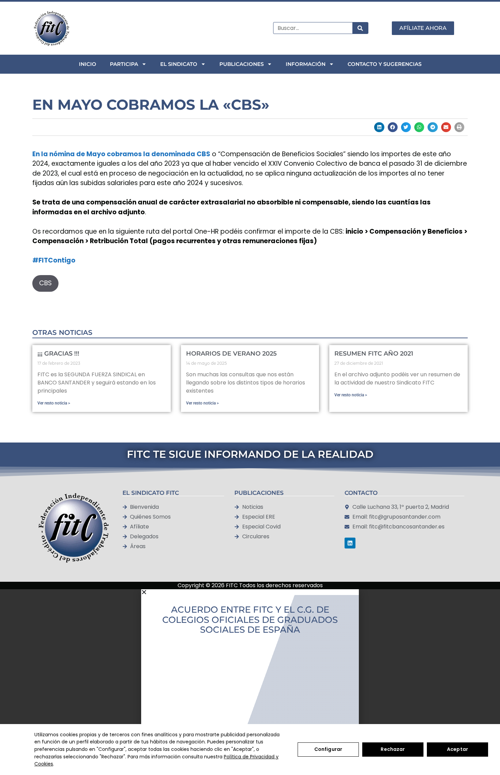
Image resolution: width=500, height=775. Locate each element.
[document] (250, 676)
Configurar (328, 749)
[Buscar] (360, 28)
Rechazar (393, 749)
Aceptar (457, 749)
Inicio (87, 64)
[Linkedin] (350, 543)
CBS (45, 283)
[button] (379, 127)
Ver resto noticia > (53, 403)
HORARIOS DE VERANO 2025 (231, 353)
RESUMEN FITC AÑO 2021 (373, 353)
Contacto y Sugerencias (384, 64)
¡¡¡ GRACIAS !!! (58, 353)
